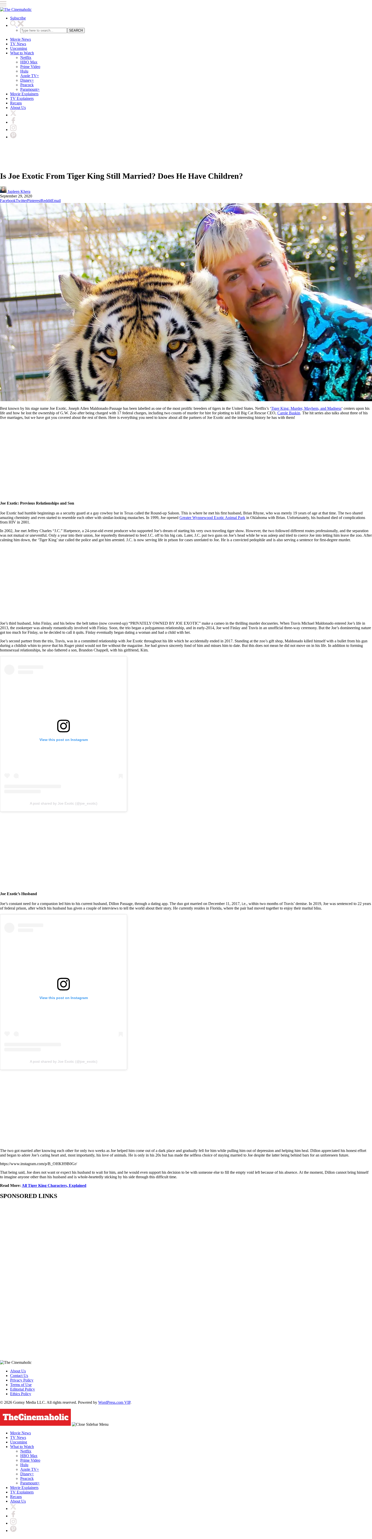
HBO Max (28, 62)
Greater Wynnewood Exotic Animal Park (212, 517)
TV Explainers (22, 98)
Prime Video (30, 66)
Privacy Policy (21, 1380)
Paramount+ (30, 89)
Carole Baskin (288, 413)
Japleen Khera (18, 191)
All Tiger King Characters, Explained (54, 1185)
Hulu (24, 71)
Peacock (27, 85)
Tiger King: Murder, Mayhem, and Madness (306, 408)
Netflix (25, 57)
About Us (18, 107)
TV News (18, 44)
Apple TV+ (29, 76)
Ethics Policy (20, 1394)
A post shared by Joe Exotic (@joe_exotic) (63, 803)
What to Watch (22, 53)
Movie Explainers (24, 94)
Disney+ (27, 80)
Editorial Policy (22, 1389)
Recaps (16, 103)
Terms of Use (21, 1385)
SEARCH (76, 30)
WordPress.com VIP (114, 1402)
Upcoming (18, 48)
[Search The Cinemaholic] (17, 25)
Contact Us (19, 1375)
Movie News (20, 39)
